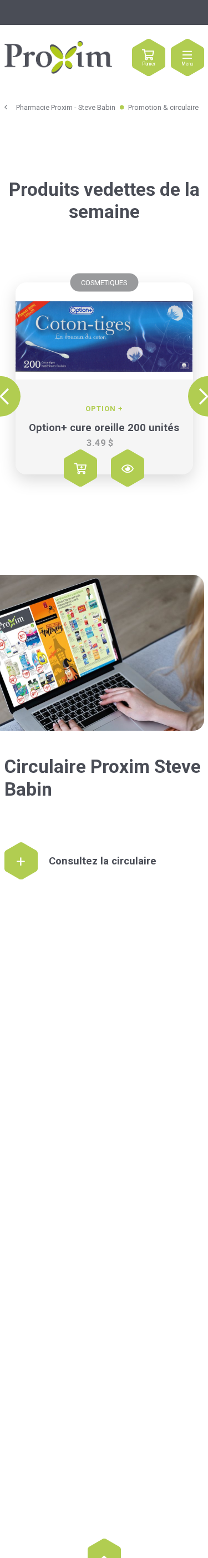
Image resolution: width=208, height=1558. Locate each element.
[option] (104, 383)
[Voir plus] (104, 331)
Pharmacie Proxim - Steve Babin (65, 107)
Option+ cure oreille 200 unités (104, 428)
